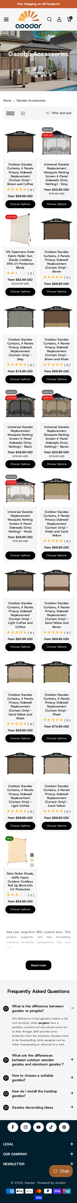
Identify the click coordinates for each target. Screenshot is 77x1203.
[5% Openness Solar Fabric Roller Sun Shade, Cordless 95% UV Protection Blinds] (20, 229)
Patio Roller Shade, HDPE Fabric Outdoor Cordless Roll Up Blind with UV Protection (20, 881)
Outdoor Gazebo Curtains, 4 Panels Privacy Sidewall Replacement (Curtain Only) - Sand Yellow (57, 796)
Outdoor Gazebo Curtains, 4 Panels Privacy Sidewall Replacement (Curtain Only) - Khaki (57, 704)
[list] (23, 113)
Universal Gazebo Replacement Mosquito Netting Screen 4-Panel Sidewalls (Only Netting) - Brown (56, 437)
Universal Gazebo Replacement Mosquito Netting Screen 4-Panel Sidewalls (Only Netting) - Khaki (20, 521)
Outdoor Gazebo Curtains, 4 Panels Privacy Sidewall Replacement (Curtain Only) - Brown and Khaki (57, 349)
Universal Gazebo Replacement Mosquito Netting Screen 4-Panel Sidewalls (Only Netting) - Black (20, 437)
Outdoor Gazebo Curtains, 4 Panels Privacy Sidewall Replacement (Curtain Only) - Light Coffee (20, 796)
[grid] (10, 113)
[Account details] (59, 19)
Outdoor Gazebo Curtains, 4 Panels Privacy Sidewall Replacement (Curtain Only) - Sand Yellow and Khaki (20, 706)
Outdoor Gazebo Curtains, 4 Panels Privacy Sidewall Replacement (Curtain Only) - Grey (20, 349)
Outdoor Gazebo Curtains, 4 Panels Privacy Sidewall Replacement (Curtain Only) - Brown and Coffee (20, 174)
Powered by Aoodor (51, 1183)
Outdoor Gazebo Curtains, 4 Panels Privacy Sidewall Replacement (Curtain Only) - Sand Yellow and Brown (57, 615)
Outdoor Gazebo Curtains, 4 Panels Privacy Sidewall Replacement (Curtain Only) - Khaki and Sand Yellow (57, 523)
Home (7, 100)
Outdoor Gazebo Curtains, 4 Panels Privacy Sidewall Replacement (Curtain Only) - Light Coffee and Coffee (20, 615)
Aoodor (30, 1183)
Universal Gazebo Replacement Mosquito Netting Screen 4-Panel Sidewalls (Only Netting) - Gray (56, 174)
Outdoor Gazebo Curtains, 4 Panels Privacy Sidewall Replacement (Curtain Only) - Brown (57, 261)
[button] (6, 19)
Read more (38, 965)
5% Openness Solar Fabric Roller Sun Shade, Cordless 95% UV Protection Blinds (20, 259)
